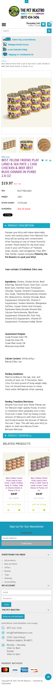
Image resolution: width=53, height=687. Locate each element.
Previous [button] (45, 450)
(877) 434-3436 (14, 628)
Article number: (7, 203)
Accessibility (10, 582)
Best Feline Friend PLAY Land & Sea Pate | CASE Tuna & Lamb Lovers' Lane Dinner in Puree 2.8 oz (39, 484)
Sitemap (8, 578)
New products (10, 564)
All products (10, 560)
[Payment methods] (5, 670)
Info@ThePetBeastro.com (19, 633)
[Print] (50, 160)
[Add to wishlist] (42, 160)
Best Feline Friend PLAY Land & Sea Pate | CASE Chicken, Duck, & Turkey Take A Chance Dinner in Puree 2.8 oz (14, 484)
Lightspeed (6, 683)
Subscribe (26, 533)
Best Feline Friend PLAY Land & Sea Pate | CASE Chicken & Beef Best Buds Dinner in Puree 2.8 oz (25, 65)
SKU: (3, 191)
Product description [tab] (21, 225)
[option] (9, 145)
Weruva (5, 157)
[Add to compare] (46, 160)
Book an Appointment (13, 616)
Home (3, 61)
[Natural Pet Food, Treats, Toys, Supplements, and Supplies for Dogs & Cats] (26, 12)
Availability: (6, 209)
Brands (7, 571)
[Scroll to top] (48, 677)
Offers (7, 567)
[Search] (49, 30)
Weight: (4, 197)
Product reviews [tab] (19, 435)
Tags (6, 575)
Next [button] (48, 450)
